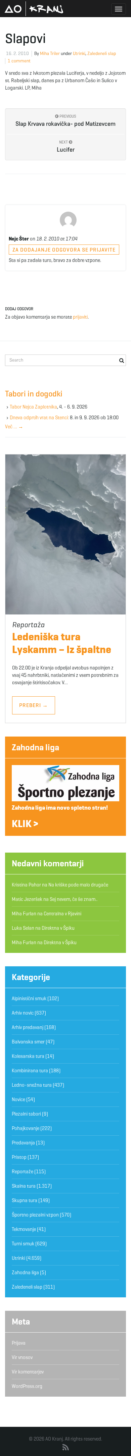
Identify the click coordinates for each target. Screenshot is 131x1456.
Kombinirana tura (30, 1071)
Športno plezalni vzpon (35, 1215)
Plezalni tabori (26, 1114)
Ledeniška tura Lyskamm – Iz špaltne (61, 643)
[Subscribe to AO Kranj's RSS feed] (65, 1448)
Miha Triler (50, 53)
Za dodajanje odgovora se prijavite (64, 250)
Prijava (19, 1343)
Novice (18, 1099)
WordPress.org (27, 1386)
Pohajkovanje (25, 1128)
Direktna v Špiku (58, 928)
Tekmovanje (24, 1229)
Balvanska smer (28, 1042)
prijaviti (80, 317)
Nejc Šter (19, 239)
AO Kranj (33, 9)
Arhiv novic (23, 1013)
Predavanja (23, 1143)
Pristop (19, 1157)
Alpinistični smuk (29, 998)
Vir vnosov (22, 1357)
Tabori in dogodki (33, 394)
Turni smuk (23, 1244)
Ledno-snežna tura (32, 1085)
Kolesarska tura (28, 1056)
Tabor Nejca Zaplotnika (33, 407)
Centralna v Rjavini (62, 914)
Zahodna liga (35, 747)
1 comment (19, 61)
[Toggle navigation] (118, 9)
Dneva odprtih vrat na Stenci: (39, 418)
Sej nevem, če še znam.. (73, 899)
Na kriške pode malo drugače (78, 885)
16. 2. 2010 (17, 53)
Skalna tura (24, 1186)
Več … (14, 427)
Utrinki (79, 53)
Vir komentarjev (28, 1372)
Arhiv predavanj (27, 1027)
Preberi (33, 705)
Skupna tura (24, 1200)
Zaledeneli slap (101, 53)
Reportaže (22, 1172)
